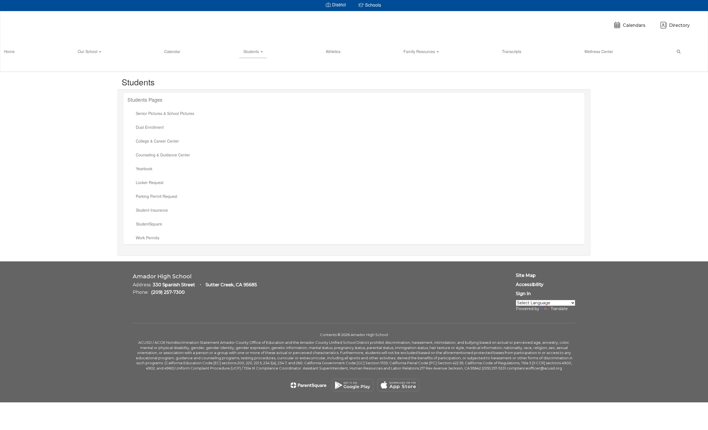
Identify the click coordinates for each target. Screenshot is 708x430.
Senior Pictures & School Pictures (165, 113)
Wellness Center (598, 51)
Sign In (523, 293)
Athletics (333, 51)
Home (9, 51)
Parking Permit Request (156, 196)
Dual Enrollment (150, 127)
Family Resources (420, 51)
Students (251, 51)
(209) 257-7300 (168, 292)
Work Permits (147, 237)
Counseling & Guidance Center (163, 155)
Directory (679, 25)
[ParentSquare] (308, 385)
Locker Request (149, 182)
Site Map (526, 275)
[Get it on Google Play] (352, 385)
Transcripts (511, 51)
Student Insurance (152, 210)
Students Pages (144, 99)
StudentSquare (149, 224)
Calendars (634, 25)
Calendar (172, 51)
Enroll (694, 65)
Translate (559, 308)
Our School (88, 51)
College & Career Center (157, 141)
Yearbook (144, 168)
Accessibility (529, 284)
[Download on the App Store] (398, 385)
